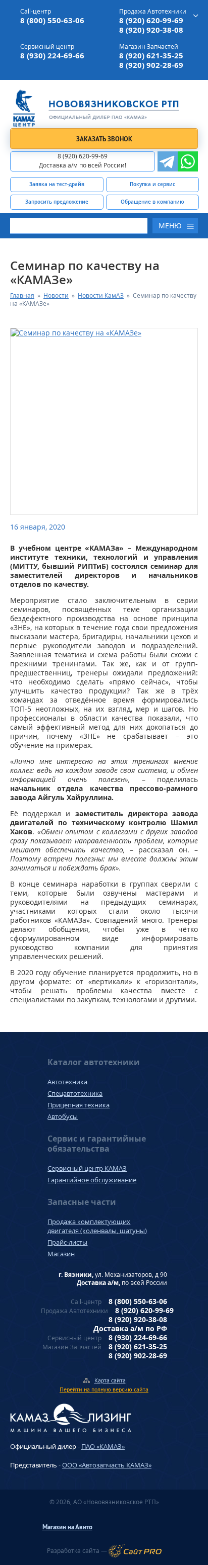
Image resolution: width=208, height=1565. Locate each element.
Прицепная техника (78, 1104)
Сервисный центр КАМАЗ (87, 1168)
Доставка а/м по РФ (130, 1328)
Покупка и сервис (152, 184)
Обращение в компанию (152, 201)
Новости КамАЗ (101, 295)
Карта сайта (110, 1380)
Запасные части (81, 1201)
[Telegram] (168, 161)
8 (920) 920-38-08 (151, 30)
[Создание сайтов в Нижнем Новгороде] (135, 1550)
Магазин (61, 1253)
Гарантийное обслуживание (91, 1179)
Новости (56, 295)
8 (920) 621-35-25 (151, 55)
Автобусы (62, 1116)
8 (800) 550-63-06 (52, 20)
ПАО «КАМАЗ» (103, 1446)
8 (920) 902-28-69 (151, 65)
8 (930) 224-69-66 (52, 55)
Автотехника (67, 1081)
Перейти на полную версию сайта (104, 1389)
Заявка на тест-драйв (56, 184)
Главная (22, 295)
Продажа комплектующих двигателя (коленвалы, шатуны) (97, 1226)
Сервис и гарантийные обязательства (96, 1143)
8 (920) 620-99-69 (151, 20)
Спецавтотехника (74, 1093)
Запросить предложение (56, 201)
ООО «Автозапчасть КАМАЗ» (106, 1464)
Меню (170, 225)
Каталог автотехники (93, 1062)
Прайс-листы (67, 1242)
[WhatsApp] (188, 161)
